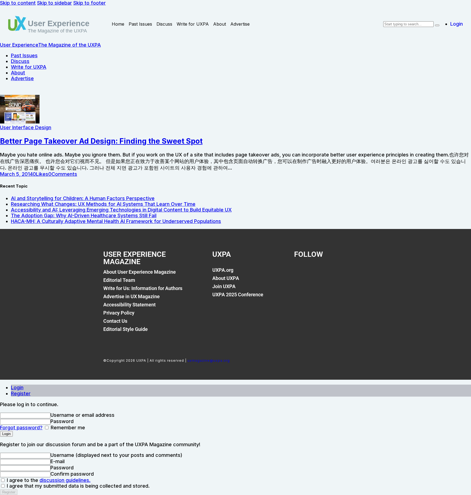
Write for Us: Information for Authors (142, 288)
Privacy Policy (118, 313)
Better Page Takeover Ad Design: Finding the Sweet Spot (101, 141)
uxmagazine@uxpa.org (209, 360)
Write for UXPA (193, 24)
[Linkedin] (338, 273)
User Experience (58, 23)
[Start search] (437, 25)
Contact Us (115, 321)
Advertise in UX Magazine (131, 296)
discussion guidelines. (65, 480)
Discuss (164, 24)
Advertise (240, 24)
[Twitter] (319, 273)
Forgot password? (21, 427)
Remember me (67, 427)
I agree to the (47, 480)
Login (17, 387)
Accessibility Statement (129, 304)
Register (21, 393)
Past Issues (140, 24)
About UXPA (225, 278)
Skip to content (18, 3)
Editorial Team (119, 280)
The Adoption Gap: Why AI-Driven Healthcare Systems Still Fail (83, 215)
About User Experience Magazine (139, 272)
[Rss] (356, 273)
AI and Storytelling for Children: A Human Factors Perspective (83, 198)
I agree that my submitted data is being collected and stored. (77, 486)
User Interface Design (25, 127)
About (219, 24)
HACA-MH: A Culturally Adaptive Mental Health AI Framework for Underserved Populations (116, 221)
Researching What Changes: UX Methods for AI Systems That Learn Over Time (103, 204)
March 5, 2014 (16, 174)
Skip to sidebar (54, 3)
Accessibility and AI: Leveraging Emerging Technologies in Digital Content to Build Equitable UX (121, 210)
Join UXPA (223, 286)
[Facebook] (301, 273)
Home (118, 24)
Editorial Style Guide (125, 329)
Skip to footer (89, 3)
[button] (40, 174)
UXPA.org (222, 270)
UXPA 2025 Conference (237, 294)
